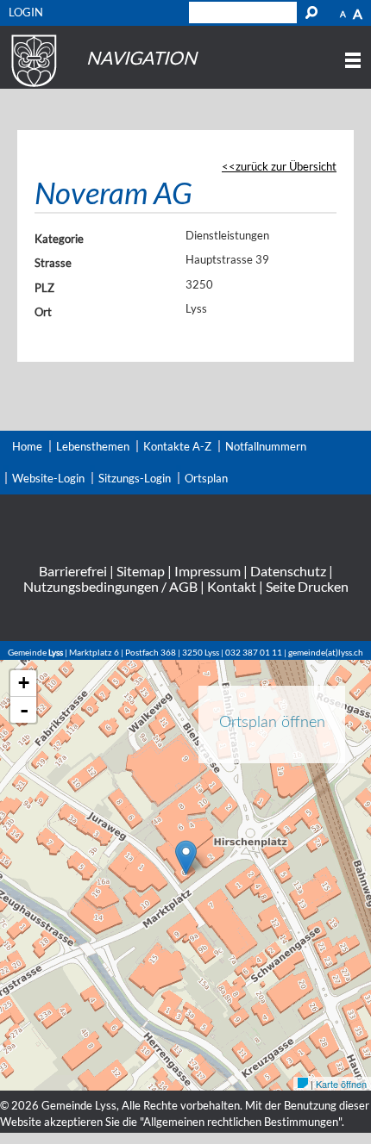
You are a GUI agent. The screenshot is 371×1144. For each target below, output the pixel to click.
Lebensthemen (92, 446)
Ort (43, 312)
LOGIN (26, 12)
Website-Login (48, 478)
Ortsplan (206, 478)
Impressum (207, 571)
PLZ (44, 288)
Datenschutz (288, 571)
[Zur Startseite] (31, 87)
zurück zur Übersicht (286, 166)
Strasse (53, 263)
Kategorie (59, 239)
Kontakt (231, 586)
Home (27, 446)
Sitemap (140, 571)
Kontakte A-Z (177, 446)
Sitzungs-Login (134, 478)
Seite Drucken (307, 586)
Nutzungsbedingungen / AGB (110, 586)
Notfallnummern (265, 446)
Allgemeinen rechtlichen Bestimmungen (240, 1121)
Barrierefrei (73, 571)
